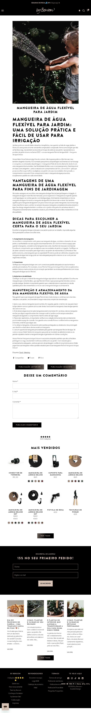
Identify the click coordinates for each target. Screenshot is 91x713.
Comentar (17, 402)
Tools (21, 352)
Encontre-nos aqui (35, 678)
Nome (15, 381)
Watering (27, 352)
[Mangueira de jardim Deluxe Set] (15, 497)
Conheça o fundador (15, 693)
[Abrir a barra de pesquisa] (83, 11)
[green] (19, 523)
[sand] (9, 523)
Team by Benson (15, 690)
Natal (35, 687)
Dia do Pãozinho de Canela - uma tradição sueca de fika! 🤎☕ (15, 624)
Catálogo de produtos (35, 684)
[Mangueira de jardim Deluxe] (35, 460)
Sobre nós (15, 683)
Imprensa (15, 703)
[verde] (32, 481)
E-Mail (15, 391)
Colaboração (15, 700)
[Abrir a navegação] (2, 11)
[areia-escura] (39, 481)
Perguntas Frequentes (55, 691)
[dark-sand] (12, 523)
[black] (15, 523)
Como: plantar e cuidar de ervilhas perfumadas (75, 623)
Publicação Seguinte (61, 367)
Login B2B (35, 681)
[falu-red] (22, 523)
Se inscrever (45, 583)
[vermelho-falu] (42, 481)
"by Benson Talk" (15, 696)
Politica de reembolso (55, 681)
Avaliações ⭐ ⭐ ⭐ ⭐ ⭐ (16, 679)
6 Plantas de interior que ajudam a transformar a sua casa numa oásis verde (55, 625)
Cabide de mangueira (34, 332)
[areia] (35, 481)
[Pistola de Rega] (55, 497)
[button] (79, 10)
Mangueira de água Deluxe (57, 267)
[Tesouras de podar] (75, 497)
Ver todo (45, 536)
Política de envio (55, 684)
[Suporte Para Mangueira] (55, 460)
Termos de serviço (55, 678)
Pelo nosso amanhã (15, 687)
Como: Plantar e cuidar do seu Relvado (35, 622)
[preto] (29, 481)
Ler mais (10, 649)
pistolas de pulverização (37, 269)
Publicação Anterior (30, 367)
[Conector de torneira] (15, 460)
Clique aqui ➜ (55, 3)
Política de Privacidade (55, 687)
